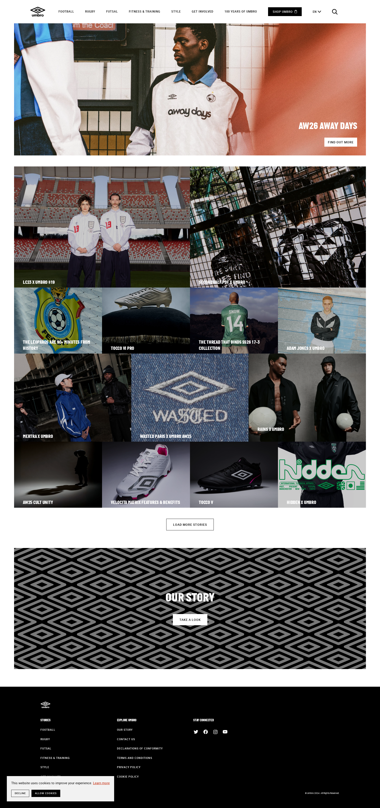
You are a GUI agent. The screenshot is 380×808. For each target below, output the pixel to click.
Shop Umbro (283, 12)
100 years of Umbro (241, 11)
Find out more (341, 142)
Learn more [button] (101, 783)
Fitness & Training (144, 11)
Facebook (205, 732)
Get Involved (203, 11)
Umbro (37, 12)
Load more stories (190, 524)
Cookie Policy (128, 776)
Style (176, 11)
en (315, 12)
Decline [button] (20, 793)
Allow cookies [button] (46, 793)
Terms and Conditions (134, 758)
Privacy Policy (129, 767)
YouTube (225, 732)
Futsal (112, 11)
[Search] (335, 12)
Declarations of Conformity (140, 748)
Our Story (125, 729)
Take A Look (190, 620)
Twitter (196, 732)
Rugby (90, 11)
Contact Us (126, 739)
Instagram (215, 732)
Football (66, 11)
